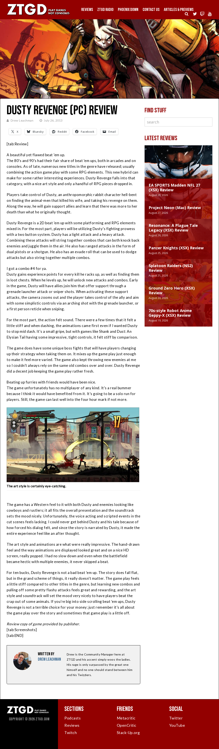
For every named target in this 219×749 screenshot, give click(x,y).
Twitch (70, 732)
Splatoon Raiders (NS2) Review (171, 268)
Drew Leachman (22, 120)
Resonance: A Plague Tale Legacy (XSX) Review (173, 228)
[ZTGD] (38, 15)
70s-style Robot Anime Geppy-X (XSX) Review (170, 313)
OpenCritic (126, 725)
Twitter (176, 718)
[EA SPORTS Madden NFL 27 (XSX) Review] (178, 166)
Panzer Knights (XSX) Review (176, 247)
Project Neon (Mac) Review (175, 207)
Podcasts (72, 718)
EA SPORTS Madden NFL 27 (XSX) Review (174, 187)
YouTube (177, 725)
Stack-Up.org (128, 732)
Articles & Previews (179, 9)
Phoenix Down (128, 9)
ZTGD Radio (105, 9)
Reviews (87, 9)
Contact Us (151, 9)
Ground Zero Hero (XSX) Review (172, 290)
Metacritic (126, 718)
